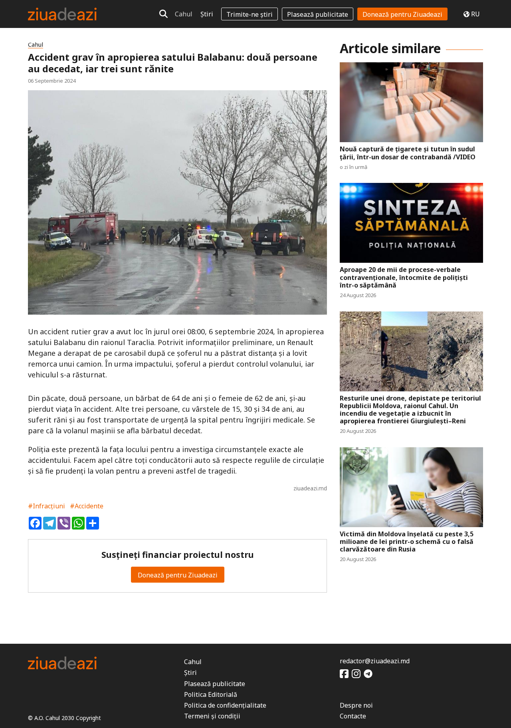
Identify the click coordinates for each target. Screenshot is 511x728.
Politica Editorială (210, 694)
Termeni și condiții (212, 716)
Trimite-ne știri (249, 14)
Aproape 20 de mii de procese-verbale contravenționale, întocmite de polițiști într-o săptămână (404, 277)
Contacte (353, 716)
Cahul (183, 14)
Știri (206, 14)
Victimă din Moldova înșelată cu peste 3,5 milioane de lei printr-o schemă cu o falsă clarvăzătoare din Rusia (406, 541)
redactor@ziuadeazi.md (375, 661)
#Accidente (86, 506)
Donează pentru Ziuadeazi (402, 14)
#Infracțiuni (46, 506)
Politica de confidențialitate (225, 705)
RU (475, 14)
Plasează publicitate (317, 14)
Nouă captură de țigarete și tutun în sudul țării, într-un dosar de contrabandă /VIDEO (407, 153)
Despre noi (356, 705)
